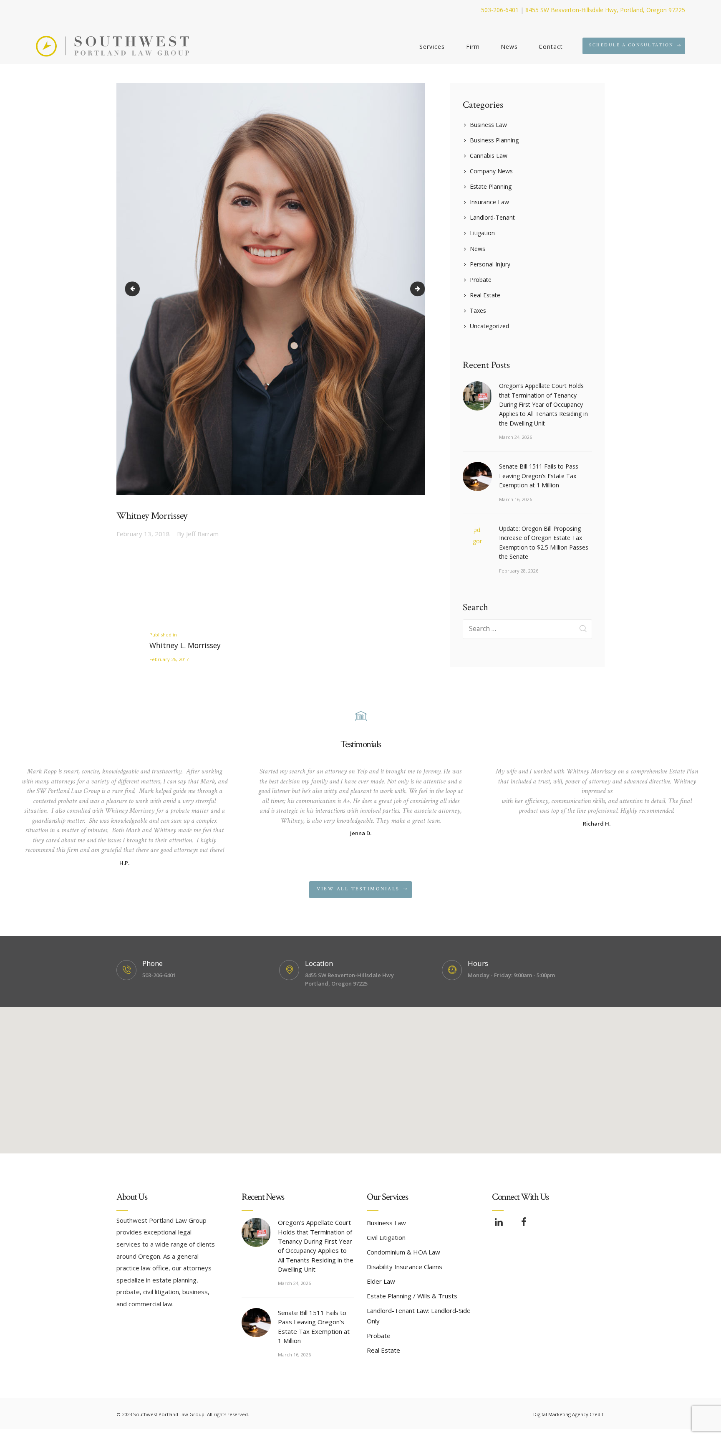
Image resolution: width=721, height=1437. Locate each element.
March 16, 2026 (515, 499)
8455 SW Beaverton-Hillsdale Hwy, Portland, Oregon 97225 (605, 10)
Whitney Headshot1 (422, 289)
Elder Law (381, 1281)
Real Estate (485, 295)
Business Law (488, 125)
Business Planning (494, 140)
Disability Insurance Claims (404, 1266)
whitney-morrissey (134, 289)
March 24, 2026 (515, 437)
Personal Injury (490, 264)
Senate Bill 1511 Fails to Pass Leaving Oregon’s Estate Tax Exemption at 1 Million (538, 475)
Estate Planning (491, 186)
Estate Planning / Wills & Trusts (412, 1296)
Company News (491, 171)
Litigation (482, 233)
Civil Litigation (386, 1237)
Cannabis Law (488, 156)
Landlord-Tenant (492, 217)
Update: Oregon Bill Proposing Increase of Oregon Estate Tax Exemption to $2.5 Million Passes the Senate (543, 542)
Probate (481, 280)
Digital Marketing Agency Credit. (569, 1414)
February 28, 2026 (518, 571)
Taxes (478, 310)
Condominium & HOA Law (403, 1252)
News (477, 249)
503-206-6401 (500, 10)
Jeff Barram (198, 534)
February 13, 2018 (143, 534)
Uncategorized (489, 326)
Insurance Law (489, 202)
